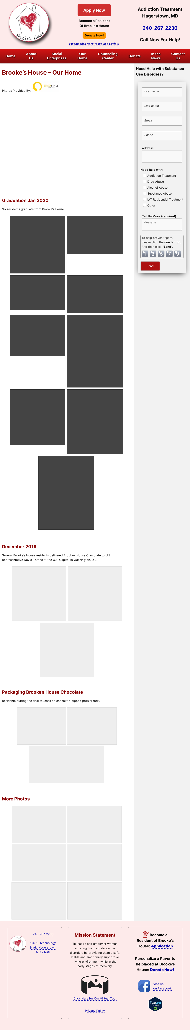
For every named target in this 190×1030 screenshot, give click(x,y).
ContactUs (178, 56)
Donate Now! (94, 35)
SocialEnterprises (57, 56)
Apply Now (94, 10)
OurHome (82, 56)
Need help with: (151, 170)
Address (147, 148)
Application (162, 946)
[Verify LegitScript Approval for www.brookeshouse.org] (155, 1010)
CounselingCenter (108, 56)
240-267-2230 (160, 28)
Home (10, 56)
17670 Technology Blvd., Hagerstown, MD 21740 (43, 947)
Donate (134, 56)
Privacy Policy (95, 1011)
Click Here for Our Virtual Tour (95, 998)
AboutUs (31, 56)
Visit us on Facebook (162, 986)
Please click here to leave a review (94, 44)
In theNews (156, 56)
